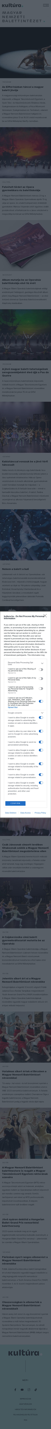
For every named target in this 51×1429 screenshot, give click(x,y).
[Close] (45, 616)
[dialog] (25, 714)
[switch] (41, 669)
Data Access (25, 813)
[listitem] (25, 663)
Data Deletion (10, 813)
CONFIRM (15, 803)
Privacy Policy (40, 813)
